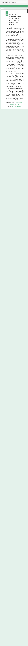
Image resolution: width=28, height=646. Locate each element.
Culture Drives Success (16, 106)
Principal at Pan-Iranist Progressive (16, 103)
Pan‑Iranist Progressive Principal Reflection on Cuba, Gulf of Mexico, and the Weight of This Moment (14, 18)
